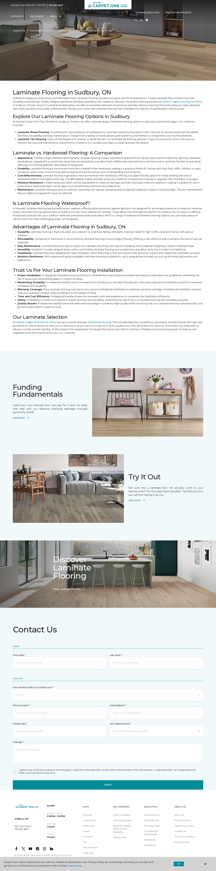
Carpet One (19, 30)
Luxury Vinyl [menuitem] (89, 820)
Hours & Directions (147, 12)
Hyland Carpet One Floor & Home (182, 101)
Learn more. (75, 865)
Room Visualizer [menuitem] (121, 815)
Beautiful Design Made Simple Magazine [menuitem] (122, 829)
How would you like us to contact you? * (33, 687)
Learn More (19, 417)
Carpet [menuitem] (86, 831)
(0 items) (147, 20)
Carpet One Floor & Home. (36, 855)
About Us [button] (55, 16)
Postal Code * (19, 724)
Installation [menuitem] (150, 845)
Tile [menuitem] (85, 842)
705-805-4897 (56, 5)
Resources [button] (37, 16)
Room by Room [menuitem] (182, 820)
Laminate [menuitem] (88, 836)
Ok (178, 863)
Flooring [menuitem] (87, 815)
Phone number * (21, 705)
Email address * (117, 705)
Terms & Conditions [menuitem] (184, 836)
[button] (136, 20)
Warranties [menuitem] (149, 839)
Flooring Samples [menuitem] (122, 820)
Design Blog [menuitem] (119, 837)
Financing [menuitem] (88, 853)
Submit (108, 784)
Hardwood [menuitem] (88, 826)
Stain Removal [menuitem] (151, 815)
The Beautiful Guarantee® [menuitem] (151, 833)
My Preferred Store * (120, 724)
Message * (18, 742)
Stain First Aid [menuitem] (151, 820)
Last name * (116, 655)
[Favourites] (141, 20)
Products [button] (17, 16)
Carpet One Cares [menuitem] (183, 826)
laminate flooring (101, 322)
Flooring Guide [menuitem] (151, 826)
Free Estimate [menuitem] (90, 847)
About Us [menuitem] (179, 815)
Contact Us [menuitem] (180, 831)
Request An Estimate (178, 12)
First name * (19, 655)
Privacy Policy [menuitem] (181, 842)
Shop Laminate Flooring (67, 589)
